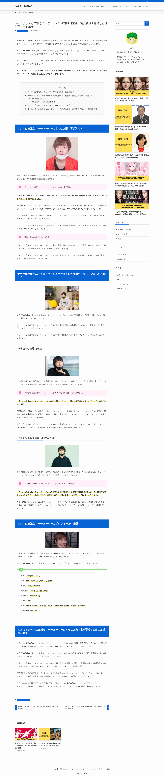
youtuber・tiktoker (23, 30)
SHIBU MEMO (23, 6)
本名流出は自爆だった (39, 99)
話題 (119, 239)
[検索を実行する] (146, 23)
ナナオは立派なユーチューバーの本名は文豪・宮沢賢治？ (51, 92)
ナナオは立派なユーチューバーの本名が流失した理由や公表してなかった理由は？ (61, 96)
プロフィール (122, 289)
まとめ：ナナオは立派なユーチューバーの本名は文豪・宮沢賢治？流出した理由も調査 (62, 109)
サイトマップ (122, 280)
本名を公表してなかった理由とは (43, 102)
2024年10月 (121, 254)
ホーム (54, 769)
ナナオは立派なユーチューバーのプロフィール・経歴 (49, 105)
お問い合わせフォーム (125, 275)
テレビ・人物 (122, 234)
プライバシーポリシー (125, 284)
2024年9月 (121, 259)
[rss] (144, 1)
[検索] (147, 1)
